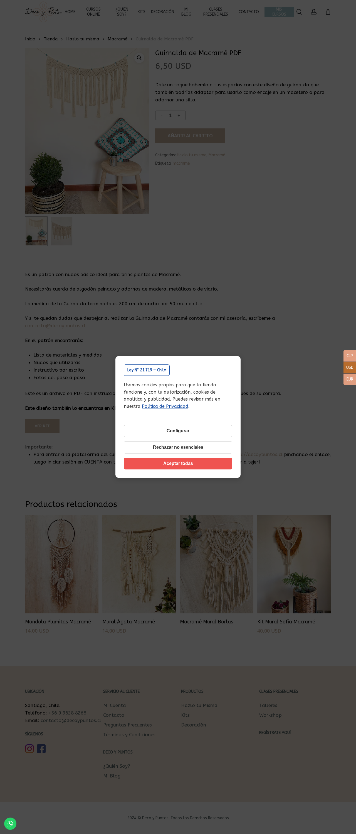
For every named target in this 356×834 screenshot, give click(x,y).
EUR (348, 379)
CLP (348, 356)
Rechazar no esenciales (178, 447)
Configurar (178, 431)
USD (348, 368)
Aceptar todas (178, 463)
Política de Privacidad (165, 406)
